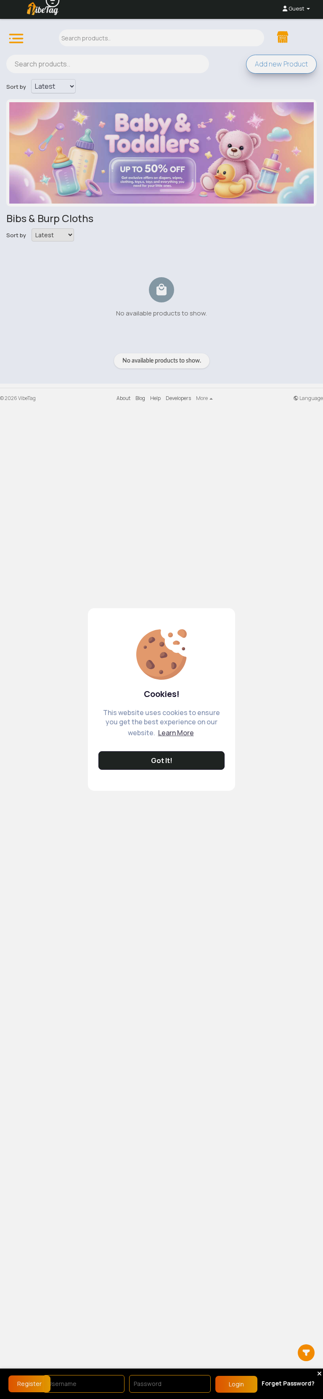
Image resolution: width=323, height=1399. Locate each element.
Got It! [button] (161, 760)
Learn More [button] (176, 732)
